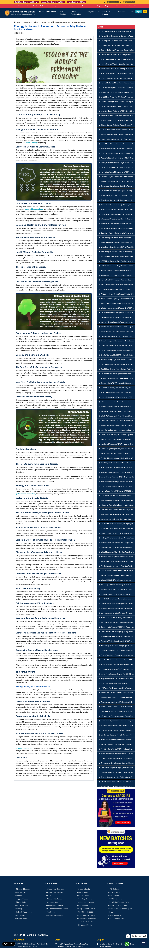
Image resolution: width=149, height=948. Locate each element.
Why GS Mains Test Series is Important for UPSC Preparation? (118, 425)
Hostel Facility (22, 905)
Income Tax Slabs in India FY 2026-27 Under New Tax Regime (118, 707)
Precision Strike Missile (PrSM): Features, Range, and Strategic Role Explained (118, 749)
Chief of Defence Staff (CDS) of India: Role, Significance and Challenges (118, 355)
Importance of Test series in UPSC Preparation (117, 542)
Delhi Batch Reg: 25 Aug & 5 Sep (26, 2)
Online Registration (76, 13)
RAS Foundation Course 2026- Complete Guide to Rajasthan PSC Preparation (118, 55)
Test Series (52, 912)
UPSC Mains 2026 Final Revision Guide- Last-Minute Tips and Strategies (118, 144)
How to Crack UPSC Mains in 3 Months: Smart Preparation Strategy (118, 280)
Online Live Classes (55, 892)
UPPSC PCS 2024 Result (119, 905)
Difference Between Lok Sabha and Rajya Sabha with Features (118, 510)
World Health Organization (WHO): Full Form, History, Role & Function (118, 247)
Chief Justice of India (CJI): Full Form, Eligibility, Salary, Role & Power (118, 435)
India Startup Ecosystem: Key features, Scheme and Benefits (118, 430)
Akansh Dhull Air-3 (85, 922)
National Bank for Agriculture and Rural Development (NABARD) (118, 557)
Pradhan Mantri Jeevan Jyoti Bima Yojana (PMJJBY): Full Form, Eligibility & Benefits (118, 374)
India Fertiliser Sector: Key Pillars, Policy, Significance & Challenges (118, 284)
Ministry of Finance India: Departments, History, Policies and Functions (118, 505)
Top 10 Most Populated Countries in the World (116, 224)
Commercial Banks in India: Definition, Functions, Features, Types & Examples (118, 186)
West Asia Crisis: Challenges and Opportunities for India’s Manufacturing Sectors (118, 500)
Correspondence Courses (57, 909)
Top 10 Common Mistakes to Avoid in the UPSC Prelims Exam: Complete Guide (118, 406)
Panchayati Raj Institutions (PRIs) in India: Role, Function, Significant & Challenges (118, 331)
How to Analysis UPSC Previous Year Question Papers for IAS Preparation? (118, 59)
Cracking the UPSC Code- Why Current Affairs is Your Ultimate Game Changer (118, 41)
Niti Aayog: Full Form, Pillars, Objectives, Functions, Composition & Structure (118, 585)
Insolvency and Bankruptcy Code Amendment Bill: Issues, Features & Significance (118, 519)
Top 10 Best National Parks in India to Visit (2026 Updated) (118, 369)
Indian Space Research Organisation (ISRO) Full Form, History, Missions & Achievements (118, 674)
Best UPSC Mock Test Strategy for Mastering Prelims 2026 (118, 439)
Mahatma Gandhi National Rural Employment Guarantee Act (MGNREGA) (118, 740)
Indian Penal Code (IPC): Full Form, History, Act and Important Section (118, 453)
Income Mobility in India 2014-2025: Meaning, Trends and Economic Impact (118, 744)
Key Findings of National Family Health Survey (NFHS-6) (118, 252)
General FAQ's (115, 915)
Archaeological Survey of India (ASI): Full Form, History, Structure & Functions (118, 646)
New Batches (63, 13)
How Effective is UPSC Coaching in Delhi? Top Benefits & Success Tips (118, 120)
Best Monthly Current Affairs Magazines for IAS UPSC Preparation (118, 238)
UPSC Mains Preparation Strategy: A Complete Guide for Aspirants (118, 97)
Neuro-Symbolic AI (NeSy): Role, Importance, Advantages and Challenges (118, 299)
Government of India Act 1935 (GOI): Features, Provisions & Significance (118, 627)
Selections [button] (120, 12)
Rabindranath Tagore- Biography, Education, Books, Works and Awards (118, 303)
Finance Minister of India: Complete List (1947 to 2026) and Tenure (118, 270)
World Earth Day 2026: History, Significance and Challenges (118, 472)
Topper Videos (22, 899)
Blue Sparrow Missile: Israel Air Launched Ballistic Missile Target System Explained (118, 702)
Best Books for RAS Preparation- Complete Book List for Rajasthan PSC (118, 50)
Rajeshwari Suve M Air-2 (88, 919)
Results (19, 896)
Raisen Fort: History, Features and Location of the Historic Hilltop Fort (118, 655)
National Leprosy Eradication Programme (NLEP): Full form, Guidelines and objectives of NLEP (118, 725)
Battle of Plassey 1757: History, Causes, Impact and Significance (118, 350)
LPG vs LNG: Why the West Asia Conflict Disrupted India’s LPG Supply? (118, 571)
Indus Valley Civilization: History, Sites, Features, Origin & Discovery (118, 411)
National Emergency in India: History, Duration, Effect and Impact (118, 360)
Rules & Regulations (24, 912)
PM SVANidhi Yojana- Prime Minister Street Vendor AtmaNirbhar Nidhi (118, 228)
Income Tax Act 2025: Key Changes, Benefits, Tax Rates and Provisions (118, 575)
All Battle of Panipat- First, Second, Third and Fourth (118, 294)
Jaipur (100, 939)
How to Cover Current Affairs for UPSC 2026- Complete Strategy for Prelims (118, 491)
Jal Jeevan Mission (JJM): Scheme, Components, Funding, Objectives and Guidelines (118, 613)
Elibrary (19, 909)
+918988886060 (128, 2)
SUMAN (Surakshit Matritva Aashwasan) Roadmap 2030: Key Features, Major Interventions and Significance (118, 130)
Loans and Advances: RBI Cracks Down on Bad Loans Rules (118, 421)
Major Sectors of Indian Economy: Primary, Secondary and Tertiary (118, 547)
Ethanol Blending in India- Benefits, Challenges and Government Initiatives (118, 102)
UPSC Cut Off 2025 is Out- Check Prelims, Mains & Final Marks (118, 711)
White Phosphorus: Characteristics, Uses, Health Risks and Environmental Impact (118, 552)
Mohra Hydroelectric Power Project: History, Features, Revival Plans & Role (118, 514)
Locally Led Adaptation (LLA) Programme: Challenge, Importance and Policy (118, 444)
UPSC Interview (116, 899)
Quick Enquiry (83, 905)
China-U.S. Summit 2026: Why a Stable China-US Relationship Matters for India (118, 345)
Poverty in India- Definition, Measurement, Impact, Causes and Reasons (118, 378)
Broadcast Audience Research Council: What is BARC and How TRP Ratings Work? (118, 763)
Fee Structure (84, 892)
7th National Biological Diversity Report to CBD (117, 735)
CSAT (49, 896)
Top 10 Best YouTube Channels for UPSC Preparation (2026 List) (118, 92)
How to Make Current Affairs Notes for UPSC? (117, 397)
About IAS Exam (115, 884)
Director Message (23, 889)
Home (41, 12)
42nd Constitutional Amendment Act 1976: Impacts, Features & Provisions (118, 754)
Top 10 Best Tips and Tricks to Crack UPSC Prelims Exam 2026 (118, 693)
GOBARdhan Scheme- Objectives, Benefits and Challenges (118, 45)
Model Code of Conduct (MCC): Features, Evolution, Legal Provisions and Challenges (118, 618)
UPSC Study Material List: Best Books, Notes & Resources (118, 496)
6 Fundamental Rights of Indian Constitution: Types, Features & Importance (118, 782)
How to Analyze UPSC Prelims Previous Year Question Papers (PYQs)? (118, 392)
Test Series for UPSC (118, 919)
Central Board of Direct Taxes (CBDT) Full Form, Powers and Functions (118, 317)
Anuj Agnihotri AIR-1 (86, 915)
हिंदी (145, 12)
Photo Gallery (21, 902)
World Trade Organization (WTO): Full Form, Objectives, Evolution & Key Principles (118, 721)
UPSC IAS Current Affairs (30, 22)
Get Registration (85, 899)
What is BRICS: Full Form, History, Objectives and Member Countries (118, 580)
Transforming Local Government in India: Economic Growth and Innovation (118, 341)
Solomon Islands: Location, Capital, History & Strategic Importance (118, 730)
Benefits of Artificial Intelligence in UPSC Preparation (118, 641)
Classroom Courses (55, 889)
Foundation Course (55, 905)
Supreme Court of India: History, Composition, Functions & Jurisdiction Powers (118, 594)
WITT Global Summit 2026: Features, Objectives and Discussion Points (118, 622)
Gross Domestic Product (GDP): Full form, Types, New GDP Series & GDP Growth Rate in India (118, 669)
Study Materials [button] (92, 12)
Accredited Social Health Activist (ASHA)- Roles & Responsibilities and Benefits (118, 158)
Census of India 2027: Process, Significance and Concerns (118, 383)
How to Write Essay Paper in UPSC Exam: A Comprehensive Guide (118, 153)
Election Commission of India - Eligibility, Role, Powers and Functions (118, 336)
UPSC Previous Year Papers (121, 909)
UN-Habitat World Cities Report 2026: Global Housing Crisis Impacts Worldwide (118, 313)
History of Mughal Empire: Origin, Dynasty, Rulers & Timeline (118, 538)
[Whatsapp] (128, 944)
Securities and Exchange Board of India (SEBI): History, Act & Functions (118, 214)
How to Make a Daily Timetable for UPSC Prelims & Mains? (118, 486)
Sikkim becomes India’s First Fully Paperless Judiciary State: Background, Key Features (118, 402)
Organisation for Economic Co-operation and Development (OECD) (118, 200)
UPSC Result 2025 (85, 912)
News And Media (85, 925)
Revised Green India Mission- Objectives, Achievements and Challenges (118, 36)
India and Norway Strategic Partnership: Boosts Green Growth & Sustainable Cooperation (118, 322)
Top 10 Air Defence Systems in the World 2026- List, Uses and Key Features (118, 116)
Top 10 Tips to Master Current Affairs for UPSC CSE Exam (118, 463)
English (138, 12)
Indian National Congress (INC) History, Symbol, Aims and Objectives (118, 477)
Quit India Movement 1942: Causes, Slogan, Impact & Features (118, 650)
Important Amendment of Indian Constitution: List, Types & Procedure (118, 608)
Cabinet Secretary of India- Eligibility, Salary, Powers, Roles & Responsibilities (118, 777)
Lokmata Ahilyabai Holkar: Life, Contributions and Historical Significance (118, 177)
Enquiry (131, 12)
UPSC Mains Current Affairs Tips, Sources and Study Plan (118, 261)
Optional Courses (54, 902)
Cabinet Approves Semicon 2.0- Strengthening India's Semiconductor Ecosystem (118, 78)
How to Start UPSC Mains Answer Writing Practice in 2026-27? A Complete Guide (118, 83)
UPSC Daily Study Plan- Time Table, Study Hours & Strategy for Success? (118, 87)
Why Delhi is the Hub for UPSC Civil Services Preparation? (118, 275)
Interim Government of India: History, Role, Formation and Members (118, 242)
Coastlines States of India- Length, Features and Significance (118, 233)
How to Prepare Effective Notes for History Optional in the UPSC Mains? (118, 64)
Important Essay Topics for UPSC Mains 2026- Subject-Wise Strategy (118, 111)
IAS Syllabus (115, 889)
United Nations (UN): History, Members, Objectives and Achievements (118, 266)
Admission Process (86, 902)
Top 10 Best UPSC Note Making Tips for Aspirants (118, 327)
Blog (111, 912)
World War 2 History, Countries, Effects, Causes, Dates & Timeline (118, 388)
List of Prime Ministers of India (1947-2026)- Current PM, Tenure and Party (118, 167)
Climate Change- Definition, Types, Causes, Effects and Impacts (118, 125)
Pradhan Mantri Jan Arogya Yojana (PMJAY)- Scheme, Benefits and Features (118, 191)
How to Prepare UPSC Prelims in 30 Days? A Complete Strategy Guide (118, 467)
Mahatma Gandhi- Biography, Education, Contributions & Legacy (118, 209)
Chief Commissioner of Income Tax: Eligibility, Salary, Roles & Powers (118, 758)
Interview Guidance (55, 915)
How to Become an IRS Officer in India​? (114, 683)
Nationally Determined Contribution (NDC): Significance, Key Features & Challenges (118, 589)
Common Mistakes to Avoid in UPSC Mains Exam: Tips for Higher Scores (118, 289)
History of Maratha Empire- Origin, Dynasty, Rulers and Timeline (118, 163)
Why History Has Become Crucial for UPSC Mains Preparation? (118, 181)
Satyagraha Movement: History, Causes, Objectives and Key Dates (118, 106)
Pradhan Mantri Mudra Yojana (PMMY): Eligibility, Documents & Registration (118, 524)
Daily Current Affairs (86, 909)
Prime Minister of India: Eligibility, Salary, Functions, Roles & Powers (118, 632)
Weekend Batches (54, 899)
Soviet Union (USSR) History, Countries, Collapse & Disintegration (118, 195)
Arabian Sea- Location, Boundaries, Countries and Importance (118, 148)
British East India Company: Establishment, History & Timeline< (118, 664)
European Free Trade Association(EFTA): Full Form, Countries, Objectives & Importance (118, 636)
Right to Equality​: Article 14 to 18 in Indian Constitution (118, 533)
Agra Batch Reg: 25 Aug (77, 2)
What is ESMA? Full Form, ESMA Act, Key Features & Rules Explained (118, 697)
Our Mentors (21, 892)
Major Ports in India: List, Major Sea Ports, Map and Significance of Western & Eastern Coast (118, 679)
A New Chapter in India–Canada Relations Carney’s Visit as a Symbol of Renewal (118, 786)
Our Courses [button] (51, 12)
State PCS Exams (106, 13)
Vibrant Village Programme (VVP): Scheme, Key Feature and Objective (118, 449)
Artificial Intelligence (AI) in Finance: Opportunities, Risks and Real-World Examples (118, 482)
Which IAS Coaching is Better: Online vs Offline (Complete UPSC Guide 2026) (118, 416)
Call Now (9, 944)
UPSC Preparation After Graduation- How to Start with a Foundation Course (118, 31)
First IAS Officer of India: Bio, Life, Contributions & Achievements (118, 599)
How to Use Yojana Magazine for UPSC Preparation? (118, 172)
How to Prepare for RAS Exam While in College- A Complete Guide (118, 73)
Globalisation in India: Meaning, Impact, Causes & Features (118, 603)
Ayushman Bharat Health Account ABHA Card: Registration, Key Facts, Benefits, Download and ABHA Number (118, 134)
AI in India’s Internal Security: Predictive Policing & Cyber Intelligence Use (118, 566)
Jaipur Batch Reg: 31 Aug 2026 (53, 2)
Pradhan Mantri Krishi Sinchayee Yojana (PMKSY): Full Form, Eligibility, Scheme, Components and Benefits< (118, 660)
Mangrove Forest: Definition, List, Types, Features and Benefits (118, 139)
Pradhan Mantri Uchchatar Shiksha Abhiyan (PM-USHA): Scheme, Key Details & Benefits (118, 458)
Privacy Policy (22, 919)
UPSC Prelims (115, 892)
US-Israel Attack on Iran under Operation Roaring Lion (118, 772)
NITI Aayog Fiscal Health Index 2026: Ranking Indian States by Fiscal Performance (118, 688)
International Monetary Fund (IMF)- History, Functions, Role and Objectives (118, 219)
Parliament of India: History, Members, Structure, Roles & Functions (118, 561)
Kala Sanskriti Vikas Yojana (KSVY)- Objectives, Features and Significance (118, 69)
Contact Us (20, 915)
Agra (58, 939)
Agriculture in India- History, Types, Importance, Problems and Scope (118, 256)
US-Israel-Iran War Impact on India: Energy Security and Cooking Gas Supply (118, 716)
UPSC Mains (114, 896)
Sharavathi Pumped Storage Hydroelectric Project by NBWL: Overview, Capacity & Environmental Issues (118, 768)
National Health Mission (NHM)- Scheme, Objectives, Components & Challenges (118, 205)
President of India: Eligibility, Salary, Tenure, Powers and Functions (118, 528)
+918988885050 (112, 2)
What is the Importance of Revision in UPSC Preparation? (118, 308)
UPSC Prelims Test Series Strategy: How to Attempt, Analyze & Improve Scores (118, 364)
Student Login (84, 889)
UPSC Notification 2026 (119, 902)
